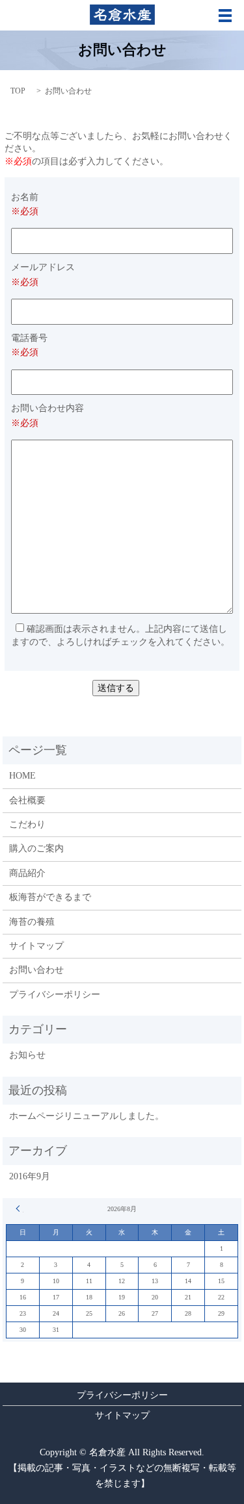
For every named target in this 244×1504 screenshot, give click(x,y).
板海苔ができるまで (50, 897)
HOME (22, 776)
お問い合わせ (36, 970)
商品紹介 (27, 873)
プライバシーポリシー (54, 994)
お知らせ (27, 1055)
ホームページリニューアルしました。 (86, 1116)
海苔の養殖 (32, 922)
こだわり (27, 824)
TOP (17, 90)
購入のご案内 (36, 848)
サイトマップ (36, 946)
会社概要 (27, 800)
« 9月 (19, 1208)
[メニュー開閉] (225, 15)
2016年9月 (29, 1176)
